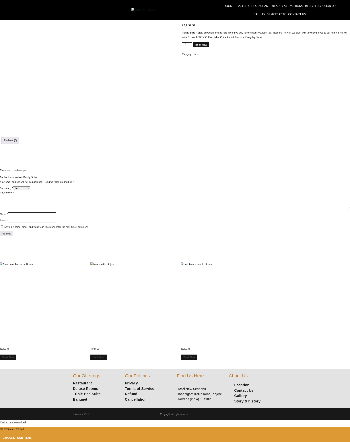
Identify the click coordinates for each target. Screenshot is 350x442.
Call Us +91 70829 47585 (270, 14)
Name (4, 214)
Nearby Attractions (287, 5)
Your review (7, 192)
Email (4, 220)
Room (196, 54)
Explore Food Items (17, 437)
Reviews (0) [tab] (10, 140)
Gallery (243, 5)
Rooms (229, 5)
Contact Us (297, 14)
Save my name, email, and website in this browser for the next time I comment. (46, 227)
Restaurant (260, 5)
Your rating (6, 188)
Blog (309, 5)
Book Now (201, 44)
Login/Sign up (325, 5)
